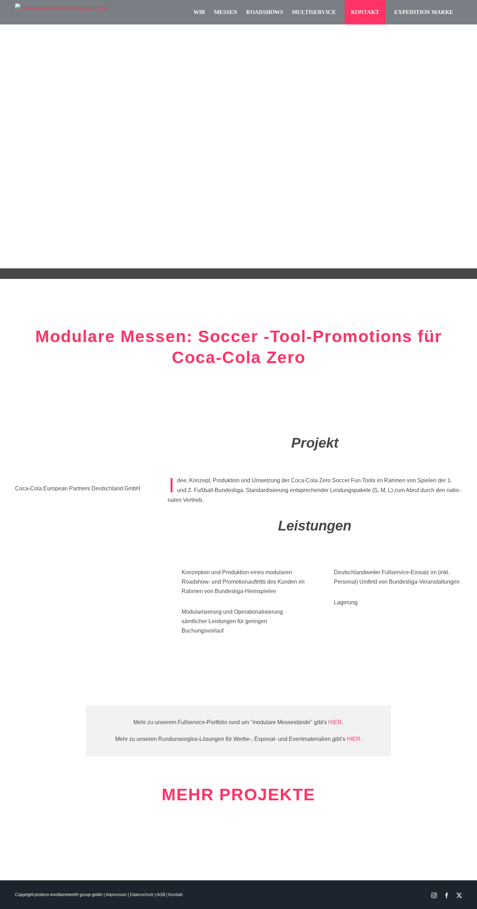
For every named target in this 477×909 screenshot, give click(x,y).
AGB (160, 894)
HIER (335, 722)
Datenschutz (142, 894)
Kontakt (175, 894)
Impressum (116, 894)
